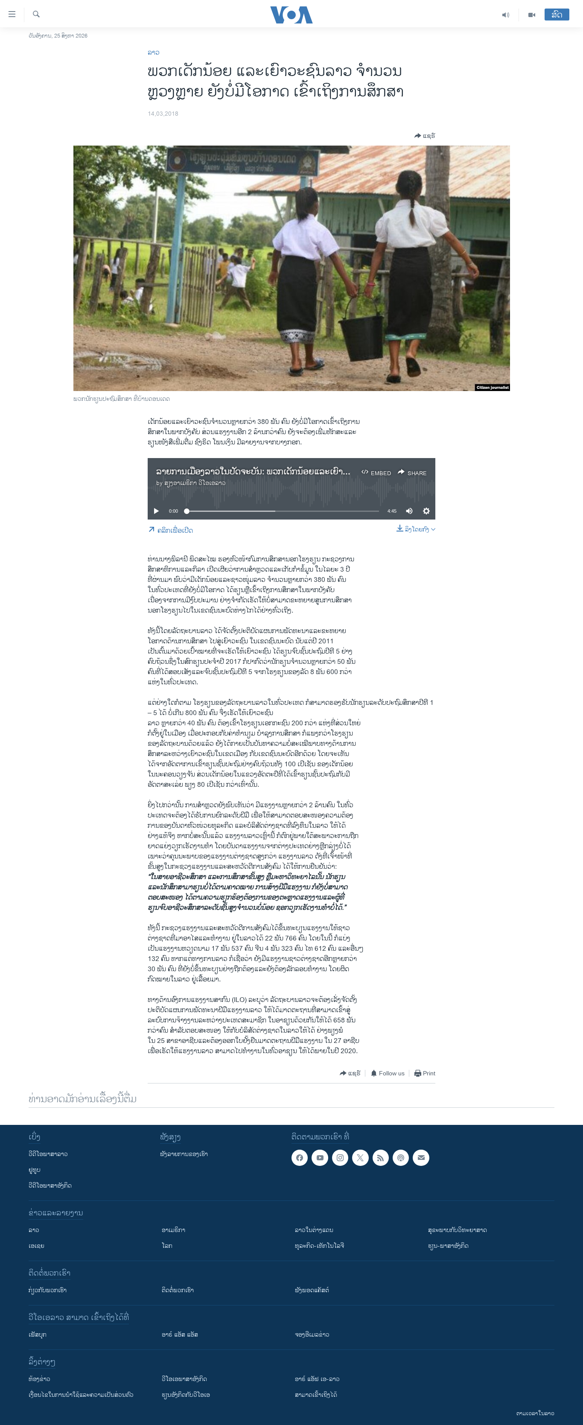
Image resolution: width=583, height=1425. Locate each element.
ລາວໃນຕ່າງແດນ (314, 1230)
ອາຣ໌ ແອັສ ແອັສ (180, 1334)
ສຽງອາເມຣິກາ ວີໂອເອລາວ (195, 483)
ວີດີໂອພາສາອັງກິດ (50, 1185)
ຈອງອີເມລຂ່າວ (312, 1334)
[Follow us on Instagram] (340, 1158)
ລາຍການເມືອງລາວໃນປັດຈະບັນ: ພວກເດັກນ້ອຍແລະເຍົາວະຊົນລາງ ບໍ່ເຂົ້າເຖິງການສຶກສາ (302, 472)
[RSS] (381, 1158)
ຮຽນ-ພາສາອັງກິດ (448, 1245)
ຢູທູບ (35, 1169)
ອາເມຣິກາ (173, 1230)
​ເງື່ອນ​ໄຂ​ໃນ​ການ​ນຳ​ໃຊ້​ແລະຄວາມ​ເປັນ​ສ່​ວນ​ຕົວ (81, 1394)
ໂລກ (167, 1245)
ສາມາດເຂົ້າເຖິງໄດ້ (316, 1394)
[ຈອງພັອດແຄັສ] (421, 1158)
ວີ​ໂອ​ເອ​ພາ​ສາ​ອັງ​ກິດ (184, 1379)
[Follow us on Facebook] (300, 1158)
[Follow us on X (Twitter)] (360, 1158)
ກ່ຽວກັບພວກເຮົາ (48, 1290)
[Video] (532, 15)
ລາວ (154, 52)
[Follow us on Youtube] (320, 1158)
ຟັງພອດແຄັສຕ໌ (312, 1290)
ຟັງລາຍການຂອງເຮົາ (184, 1154)
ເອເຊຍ (36, 1245)
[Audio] (506, 15)
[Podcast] (401, 1158)
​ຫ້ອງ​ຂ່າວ (39, 1379)
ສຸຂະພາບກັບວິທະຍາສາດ (457, 1230)
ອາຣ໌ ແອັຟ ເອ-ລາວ (317, 1379)
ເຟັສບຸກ (38, 1334)
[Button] (424, 136)
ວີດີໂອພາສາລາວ (48, 1154)
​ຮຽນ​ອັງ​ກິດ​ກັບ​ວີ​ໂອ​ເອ (186, 1394)
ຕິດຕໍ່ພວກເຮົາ (178, 1290)
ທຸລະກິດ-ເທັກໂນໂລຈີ (319, 1245)
